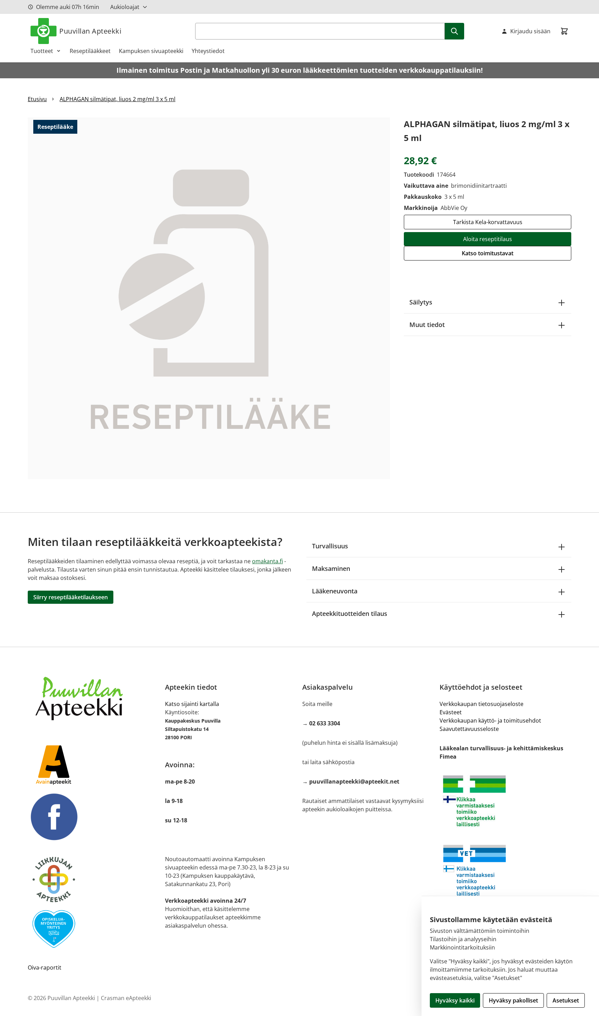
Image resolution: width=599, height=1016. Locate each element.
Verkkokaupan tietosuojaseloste (481, 704)
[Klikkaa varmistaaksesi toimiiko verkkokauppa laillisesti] (505, 801)
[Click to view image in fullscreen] (209, 298)
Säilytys (420, 302)
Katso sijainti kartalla (192, 704)
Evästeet (451, 712)
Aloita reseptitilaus (487, 239)
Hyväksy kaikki (455, 1000)
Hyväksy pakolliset (513, 1000)
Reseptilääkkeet (90, 51)
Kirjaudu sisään (530, 31)
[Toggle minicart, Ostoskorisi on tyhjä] (564, 31)
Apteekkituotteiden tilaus (349, 613)
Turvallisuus (330, 546)
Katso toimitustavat (487, 253)
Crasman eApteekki (126, 998)
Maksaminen (331, 568)
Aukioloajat (124, 7)
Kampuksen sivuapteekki (151, 51)
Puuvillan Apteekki (90, 31)
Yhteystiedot (208, 51)
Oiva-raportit (44, 967)
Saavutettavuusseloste (469, 729)
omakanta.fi (267, 561)
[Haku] (454, 31)
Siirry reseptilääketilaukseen (70, 597)
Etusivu (37, 99)
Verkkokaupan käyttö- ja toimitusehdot (490, 720)
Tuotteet (42, 51)
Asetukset (566, 1000)
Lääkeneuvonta (334, 591)
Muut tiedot (427, 324)
